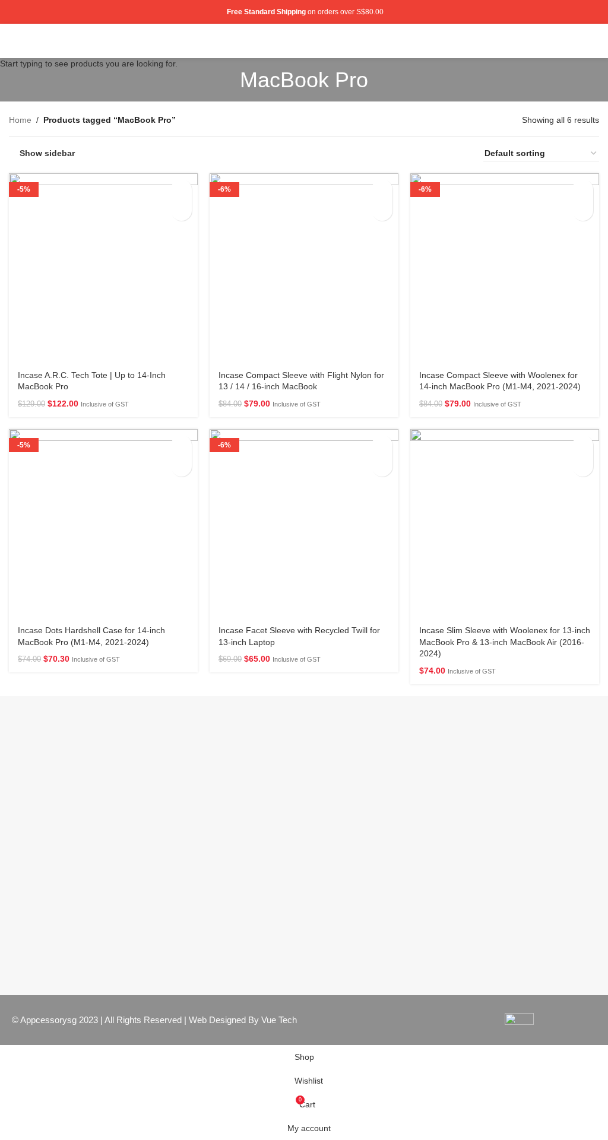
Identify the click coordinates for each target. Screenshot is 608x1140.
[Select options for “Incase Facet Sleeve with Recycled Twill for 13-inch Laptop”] (382, 445)
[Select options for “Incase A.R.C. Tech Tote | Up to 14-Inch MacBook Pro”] (181, 189)
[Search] (574, 41)
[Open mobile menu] (594, 41)
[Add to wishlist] (181, 210)
